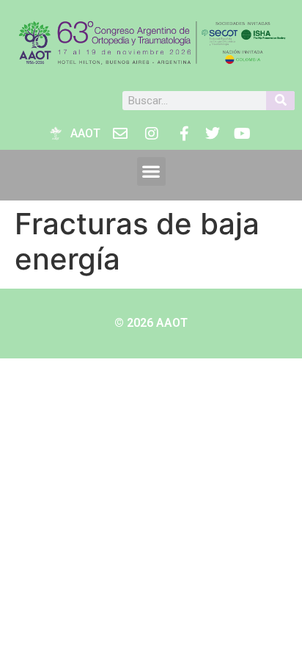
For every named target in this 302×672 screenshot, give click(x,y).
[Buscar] (280, 100)
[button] (151, 171)
